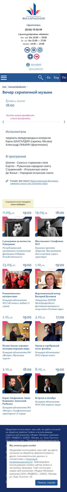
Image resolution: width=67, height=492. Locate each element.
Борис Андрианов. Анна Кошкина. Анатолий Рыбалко (16, 400)
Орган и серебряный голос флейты (47, 347)
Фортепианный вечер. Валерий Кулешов (48, 295)
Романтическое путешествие (11, 295)
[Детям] (37, 58)
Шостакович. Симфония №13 (49, 243)
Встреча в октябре (45, 398)
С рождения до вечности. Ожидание (16, 243)
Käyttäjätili (36, 65)
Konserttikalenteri (17, 87)
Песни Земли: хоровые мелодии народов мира (15, 347)
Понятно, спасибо (46, 482)
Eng (56, 77)
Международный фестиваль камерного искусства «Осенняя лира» (34, 182)
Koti (4, 87)
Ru (49, 77)
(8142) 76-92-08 (33, 29)
